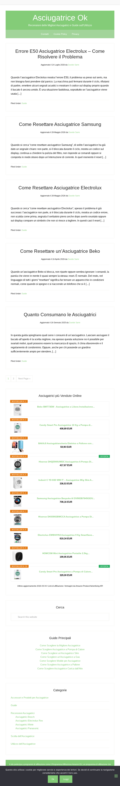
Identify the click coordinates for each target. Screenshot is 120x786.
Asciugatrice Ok (60, 17)
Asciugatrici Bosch (25, 717)
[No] (116, 776)
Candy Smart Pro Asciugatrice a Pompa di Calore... (66, 571)
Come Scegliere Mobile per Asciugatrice (60, 660)
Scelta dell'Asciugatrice (22, 736)
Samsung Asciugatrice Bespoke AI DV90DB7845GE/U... (66, 498)
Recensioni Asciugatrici (23, 713)
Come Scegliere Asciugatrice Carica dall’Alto (60, 668)
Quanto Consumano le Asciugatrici (60, 314)
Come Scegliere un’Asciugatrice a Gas (60, 657)
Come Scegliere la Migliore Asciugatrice (60, 645)
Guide (24, 103)
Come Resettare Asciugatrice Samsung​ (60, 124)
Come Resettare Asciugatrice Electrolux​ (60, 187)
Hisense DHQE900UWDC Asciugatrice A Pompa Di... (66, 461)
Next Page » (24, 378)
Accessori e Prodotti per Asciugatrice (29, 697)
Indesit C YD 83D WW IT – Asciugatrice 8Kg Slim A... (65, 480)
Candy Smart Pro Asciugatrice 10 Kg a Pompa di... (66, 425)
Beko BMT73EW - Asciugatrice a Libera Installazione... (66, 406)
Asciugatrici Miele (24, 724)
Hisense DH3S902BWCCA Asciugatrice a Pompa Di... (66, 516)
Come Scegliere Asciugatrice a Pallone (60, 664)
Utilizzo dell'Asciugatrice (23, 743)
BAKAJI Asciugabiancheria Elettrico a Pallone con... (65, 443)
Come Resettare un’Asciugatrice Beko (60, 251)
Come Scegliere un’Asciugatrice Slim (60, 653)
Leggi (66, 779)
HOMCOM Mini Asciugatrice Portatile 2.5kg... (66, 553)
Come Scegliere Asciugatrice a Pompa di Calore (60, 649)
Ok (53, 779)
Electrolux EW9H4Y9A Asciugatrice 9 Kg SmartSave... (66, 535)
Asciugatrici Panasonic (27, 728)
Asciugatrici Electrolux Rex (29, 720)
